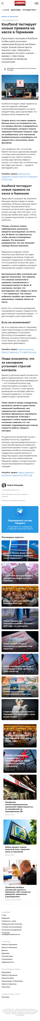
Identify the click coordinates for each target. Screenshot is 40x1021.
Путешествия (29, 10)
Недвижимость (8, 962)
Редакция (6, 918)
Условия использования (12, 927)
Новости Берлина (9, 984)
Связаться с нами (9, 921)
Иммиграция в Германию (12, 981)
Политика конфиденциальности (11, 933)
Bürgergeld (6, 972)
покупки (17, 494)
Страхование (7, 959)
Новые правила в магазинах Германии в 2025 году (18, 474)
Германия (9, 494)
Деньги (5, 10)
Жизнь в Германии (10, 16)
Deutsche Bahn (8, 978)
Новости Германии (9, 945)
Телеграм (5, 997)
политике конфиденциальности (20, 1013)
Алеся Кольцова (15, 485)
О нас (4, 915)
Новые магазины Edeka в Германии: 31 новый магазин (19, 350)
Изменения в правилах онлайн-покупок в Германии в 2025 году (20, 176)
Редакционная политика (12, 924)
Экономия (6, 987)
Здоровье (16, 10)
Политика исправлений (11, 930)
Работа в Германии (9, 975)
